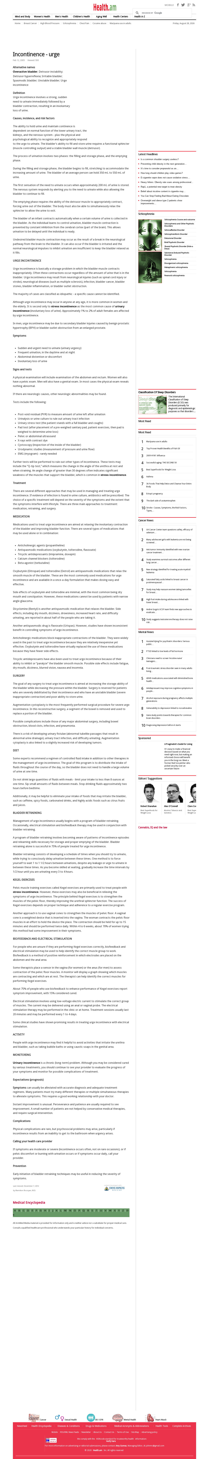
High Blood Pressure (49, 23)
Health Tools (161, 1426)
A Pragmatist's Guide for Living (178, 744)
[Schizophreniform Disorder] (150, 250)
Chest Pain (84, 23)
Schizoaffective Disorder (174, 230)
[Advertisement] (72, 35)
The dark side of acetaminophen (160, 501)
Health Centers (120, 16)
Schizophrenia (69, 23)
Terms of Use (123, 1432)
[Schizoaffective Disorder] (150, 282)
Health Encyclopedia (41, 1426)
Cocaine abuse (99, 23)
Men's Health (61, 16)
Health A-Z (139, 16)
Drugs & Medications (96, 1426)
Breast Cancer (30, 23)
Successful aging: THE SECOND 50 (161, 462)
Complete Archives (181, 1426)
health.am (104, 7)
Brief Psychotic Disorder (174, 242)
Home (17, 23)
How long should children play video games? (162, 173)
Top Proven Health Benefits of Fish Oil (163, 448)
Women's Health (42, 16)
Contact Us (109, 1432)
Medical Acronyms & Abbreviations (131, 1426)
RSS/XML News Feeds (69, 1432)
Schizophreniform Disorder (175, 234)
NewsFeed (22, 1426)
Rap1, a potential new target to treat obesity (161, 187)
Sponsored (144, 738)
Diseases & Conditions (68, 1426)
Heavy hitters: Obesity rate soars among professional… (167, 182)
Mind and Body (22, 16)
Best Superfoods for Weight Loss (161, 470)
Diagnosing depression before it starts (163, 725)
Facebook (178, 5)
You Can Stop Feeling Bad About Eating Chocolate (165, 196)
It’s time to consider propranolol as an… (159, 168)
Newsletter (86, 1432)
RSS (194, 5)
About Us (97, 1432)
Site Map (135, 1432)
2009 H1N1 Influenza (155, 455)
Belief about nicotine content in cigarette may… (163, 191)
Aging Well (101, 16)
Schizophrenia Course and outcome (179, 220)
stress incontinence (64, 306)
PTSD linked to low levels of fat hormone (164, 651)
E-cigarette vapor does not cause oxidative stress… (165, 177)
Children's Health (81, 16)
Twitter (183, 5)
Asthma (149, 477)
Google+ (189, 5)
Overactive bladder (25, 71)
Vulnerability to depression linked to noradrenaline (169, 708)
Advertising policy (149, 1432)
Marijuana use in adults (120, 23)
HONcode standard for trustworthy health (115, 1439)
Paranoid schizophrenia (174, 275)
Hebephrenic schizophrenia (176, 267)
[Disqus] (73, 1284)
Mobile (55, 1432)
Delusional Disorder (172, 238)
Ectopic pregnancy (154, 494)
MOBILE (169, 5)
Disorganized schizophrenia (176, 263)
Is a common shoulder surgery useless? (160, 159)
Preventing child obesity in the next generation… (164, 164)
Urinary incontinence (26, 1062)
